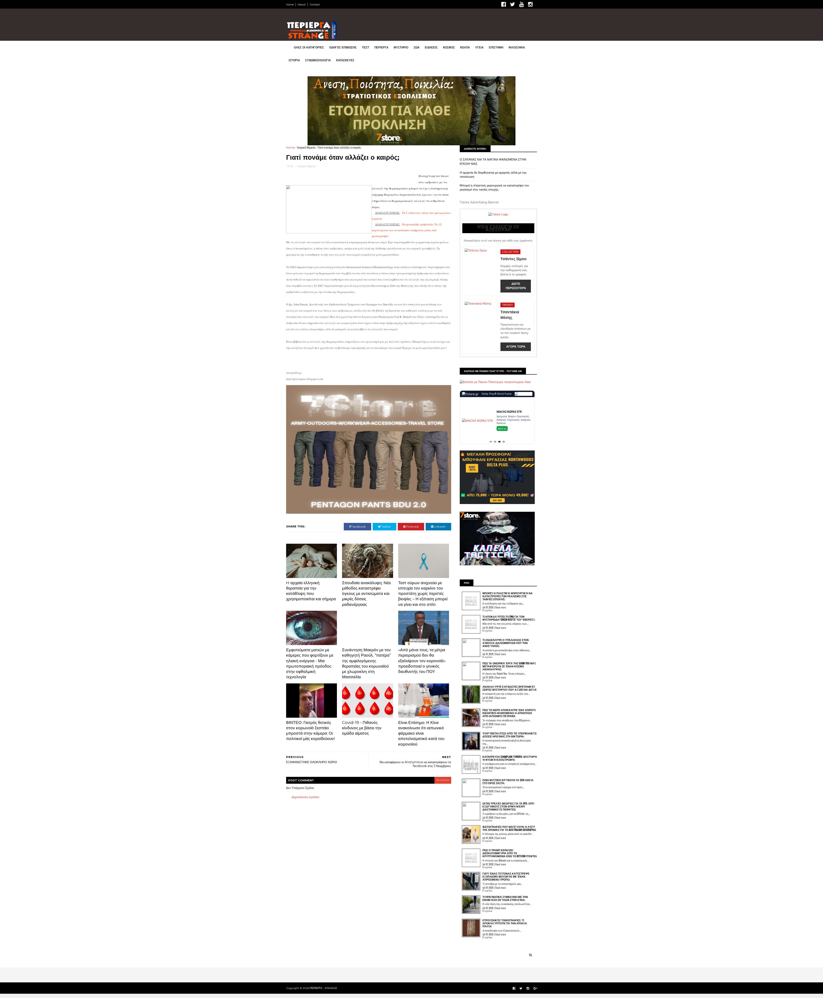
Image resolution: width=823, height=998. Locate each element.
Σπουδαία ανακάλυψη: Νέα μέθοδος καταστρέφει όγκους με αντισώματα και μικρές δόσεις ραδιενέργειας (366, 524)
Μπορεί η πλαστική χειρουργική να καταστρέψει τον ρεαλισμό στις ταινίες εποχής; (494, 118)
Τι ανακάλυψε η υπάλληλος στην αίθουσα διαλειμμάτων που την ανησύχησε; (505, 574)
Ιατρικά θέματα (306, 78)
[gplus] (535, 919)
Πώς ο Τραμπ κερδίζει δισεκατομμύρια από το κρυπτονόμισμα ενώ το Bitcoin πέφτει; (509, 784)
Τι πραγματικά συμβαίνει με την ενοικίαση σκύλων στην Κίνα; (505, 829)
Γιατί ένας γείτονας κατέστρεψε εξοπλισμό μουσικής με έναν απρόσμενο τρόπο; (505, 807)
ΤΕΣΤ (365, 47)
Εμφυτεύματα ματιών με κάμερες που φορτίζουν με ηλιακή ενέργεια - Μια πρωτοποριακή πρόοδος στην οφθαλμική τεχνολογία (309, 594)
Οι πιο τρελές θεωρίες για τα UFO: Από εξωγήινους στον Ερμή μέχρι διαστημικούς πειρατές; (508, 737)
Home (290, 4)
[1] (491, 373)
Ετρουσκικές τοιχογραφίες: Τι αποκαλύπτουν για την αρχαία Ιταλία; (504, 854)
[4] (503, 373)
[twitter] (512, 4)
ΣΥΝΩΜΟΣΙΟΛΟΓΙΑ (318, 60)
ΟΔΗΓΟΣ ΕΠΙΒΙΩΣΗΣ (343, 47)
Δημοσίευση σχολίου (305, 728)
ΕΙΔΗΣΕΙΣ (431, 47)
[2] (495, 373)
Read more (500, 538)
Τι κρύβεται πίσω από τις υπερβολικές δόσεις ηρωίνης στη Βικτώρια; (509, 665)
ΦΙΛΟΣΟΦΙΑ (517, 47)
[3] (499, 373)
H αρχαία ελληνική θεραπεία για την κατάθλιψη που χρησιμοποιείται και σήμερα (311, 521)
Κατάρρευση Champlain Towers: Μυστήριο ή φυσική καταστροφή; (509, 689)
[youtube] (521, 4)
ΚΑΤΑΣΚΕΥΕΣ (345, 60)
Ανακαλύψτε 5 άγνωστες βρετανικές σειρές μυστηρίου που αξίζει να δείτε (509, 618)
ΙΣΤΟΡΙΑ (294, 60)
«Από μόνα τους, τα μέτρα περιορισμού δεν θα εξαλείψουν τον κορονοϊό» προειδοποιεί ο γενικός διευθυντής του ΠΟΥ (422, 591)
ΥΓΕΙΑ (479, 47)
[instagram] (530, 4)
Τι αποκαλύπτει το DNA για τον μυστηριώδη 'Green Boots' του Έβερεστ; (508, 548)
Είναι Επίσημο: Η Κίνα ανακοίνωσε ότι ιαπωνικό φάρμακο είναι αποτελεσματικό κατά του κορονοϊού (421, 664)
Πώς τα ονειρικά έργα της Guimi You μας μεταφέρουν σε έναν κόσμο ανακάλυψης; (509, 597)
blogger (443, 711)
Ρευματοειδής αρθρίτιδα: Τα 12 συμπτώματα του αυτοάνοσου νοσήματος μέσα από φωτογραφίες (407, 161)
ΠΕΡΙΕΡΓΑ (381, 47)
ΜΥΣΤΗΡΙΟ (401, 47)
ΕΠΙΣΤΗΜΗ (496, 47)
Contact (315, 4)
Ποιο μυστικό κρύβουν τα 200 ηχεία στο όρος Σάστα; (507, 712)
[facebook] (503, 4)
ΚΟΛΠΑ (465, 47)
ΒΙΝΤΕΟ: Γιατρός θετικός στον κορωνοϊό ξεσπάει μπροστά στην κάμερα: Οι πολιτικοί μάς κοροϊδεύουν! (310, 661)
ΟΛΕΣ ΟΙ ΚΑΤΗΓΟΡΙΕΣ (309, 47)
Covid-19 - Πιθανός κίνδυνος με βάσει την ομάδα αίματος (361, 659)
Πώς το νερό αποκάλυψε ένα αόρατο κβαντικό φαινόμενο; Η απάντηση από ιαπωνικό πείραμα (509, 644)
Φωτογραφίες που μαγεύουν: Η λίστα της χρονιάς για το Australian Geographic (509, 759)
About (302, 4)
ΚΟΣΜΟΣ (449, 47)
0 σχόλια (487, 541)
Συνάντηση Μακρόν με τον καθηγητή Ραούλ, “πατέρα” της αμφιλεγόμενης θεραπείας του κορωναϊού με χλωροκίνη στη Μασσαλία (366, 594)
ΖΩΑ (416, 47)
